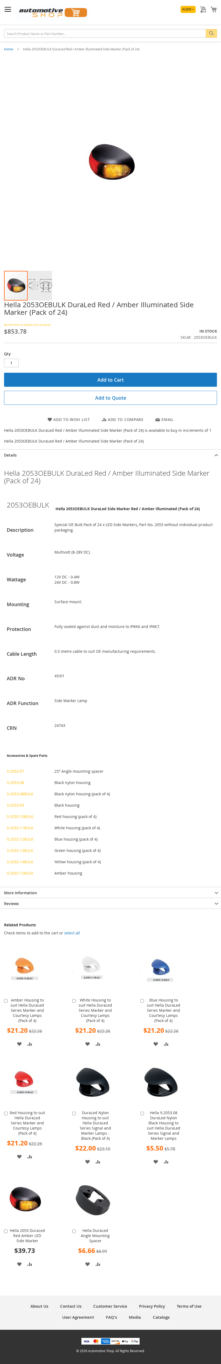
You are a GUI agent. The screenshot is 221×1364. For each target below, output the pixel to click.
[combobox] (110, 33)
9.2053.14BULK (20, 861)
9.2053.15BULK (20, 873)
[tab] (110, 454)
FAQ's (111, 1317)
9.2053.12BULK (20, 839)
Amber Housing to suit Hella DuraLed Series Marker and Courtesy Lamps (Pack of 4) (27, 1010)
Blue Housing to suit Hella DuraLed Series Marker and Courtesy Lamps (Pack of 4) (163, 1010)
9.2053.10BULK (20, 816)
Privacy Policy (152, 1306)
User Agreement (78, 1317)
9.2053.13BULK (20, 850)
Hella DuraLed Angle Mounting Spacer (95, 1235)
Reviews (11, 903)
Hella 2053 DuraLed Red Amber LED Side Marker (27, 1235)
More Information (20, 892)
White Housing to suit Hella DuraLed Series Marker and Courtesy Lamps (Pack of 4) (95, 1010)
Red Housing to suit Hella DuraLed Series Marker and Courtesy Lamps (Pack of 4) (27, 1123)
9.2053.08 (15, 782)
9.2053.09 (15, 805)
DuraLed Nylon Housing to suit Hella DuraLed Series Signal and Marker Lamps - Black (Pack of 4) (95, 1125)
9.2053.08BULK (20, 793)
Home (9, 49)
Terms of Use (189, 1306)
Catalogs (161, 1317)
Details (10, 455)
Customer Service (110, 1306)
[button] (188, 9)
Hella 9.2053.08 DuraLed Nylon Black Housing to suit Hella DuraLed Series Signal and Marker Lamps (163, 1125)
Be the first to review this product (27, 325)
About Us (39, 1306)
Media (135, 1317)
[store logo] (52, 12)
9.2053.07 (15, 771)
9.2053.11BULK (20, 827)
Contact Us (70, 1306)
